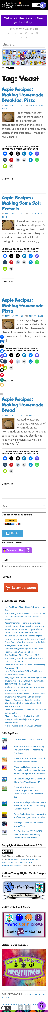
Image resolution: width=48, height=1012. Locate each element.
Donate (14, 533)
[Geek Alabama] (24, 57)
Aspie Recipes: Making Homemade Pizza (23, 305)
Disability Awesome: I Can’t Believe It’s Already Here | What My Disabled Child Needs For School (23, 703)
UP (20, 1008)
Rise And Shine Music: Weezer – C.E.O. (22, 655)
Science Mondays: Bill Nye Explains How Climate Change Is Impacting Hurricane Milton (30, 805)
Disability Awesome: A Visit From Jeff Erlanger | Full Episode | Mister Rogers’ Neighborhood (22, 719)
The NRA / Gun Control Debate (28, 739)
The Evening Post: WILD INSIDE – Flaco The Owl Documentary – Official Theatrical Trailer (25, 616)
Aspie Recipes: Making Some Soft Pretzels (21, 203)
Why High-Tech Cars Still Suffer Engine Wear (25, 677)
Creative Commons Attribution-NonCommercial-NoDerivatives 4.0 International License (20, 862)
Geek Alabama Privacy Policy (20, 1004)
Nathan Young (14, 105)
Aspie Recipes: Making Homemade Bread (23, 404)
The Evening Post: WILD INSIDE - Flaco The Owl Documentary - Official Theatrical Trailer (29, 834)
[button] (6, 1008)
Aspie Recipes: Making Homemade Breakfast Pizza (23, 94)
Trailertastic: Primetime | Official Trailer (23, 696)
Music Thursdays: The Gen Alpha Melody (23, 725)
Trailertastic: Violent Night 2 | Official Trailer (25, 693)
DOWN (27, 1008)
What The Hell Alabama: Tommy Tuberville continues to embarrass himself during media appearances (29, 770)
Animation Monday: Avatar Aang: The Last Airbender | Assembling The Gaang (29, 749)
